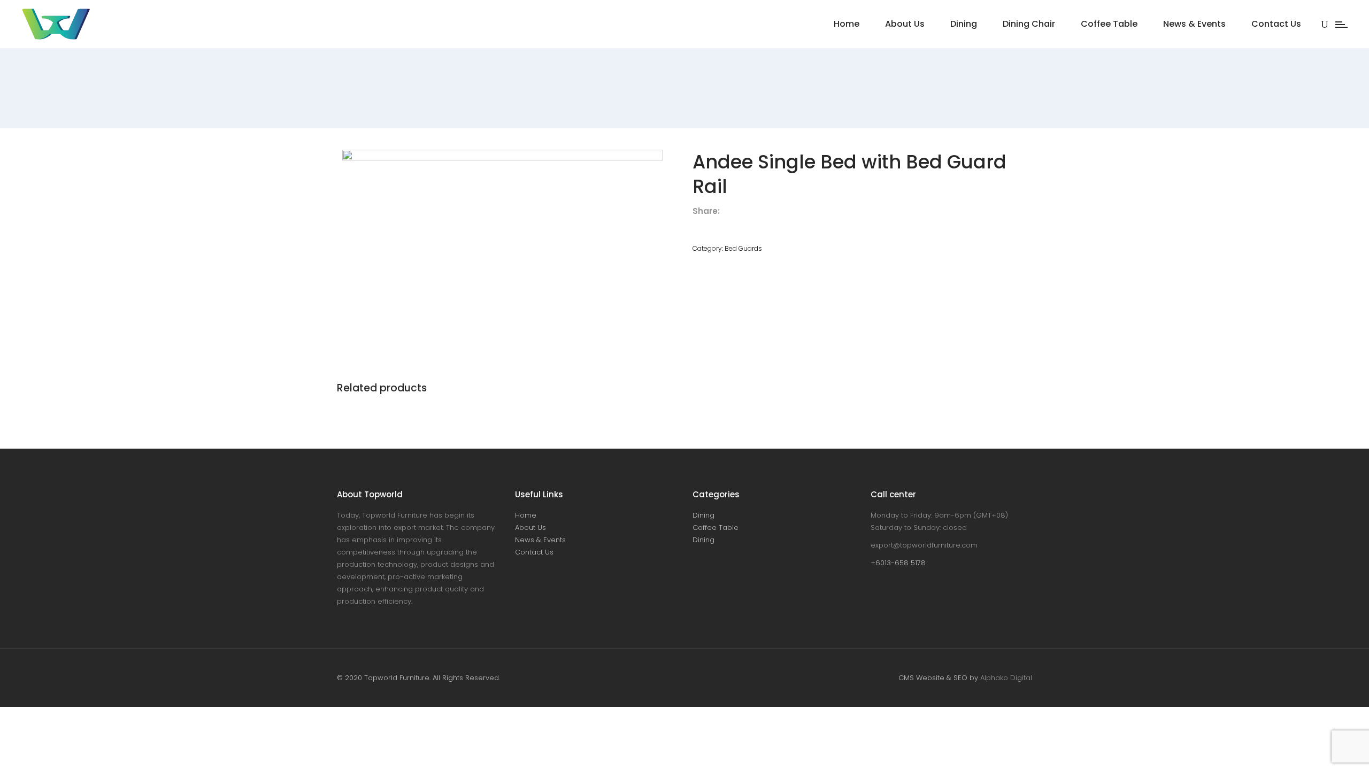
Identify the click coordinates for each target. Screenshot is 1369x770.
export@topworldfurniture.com (924, 545)
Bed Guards (743, 248)
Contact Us (534, 552)
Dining (703, 515)
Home (525, 515)
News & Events (540, 540)
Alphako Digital (1006, 678)
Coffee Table (716, 527)
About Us (530, 527)
